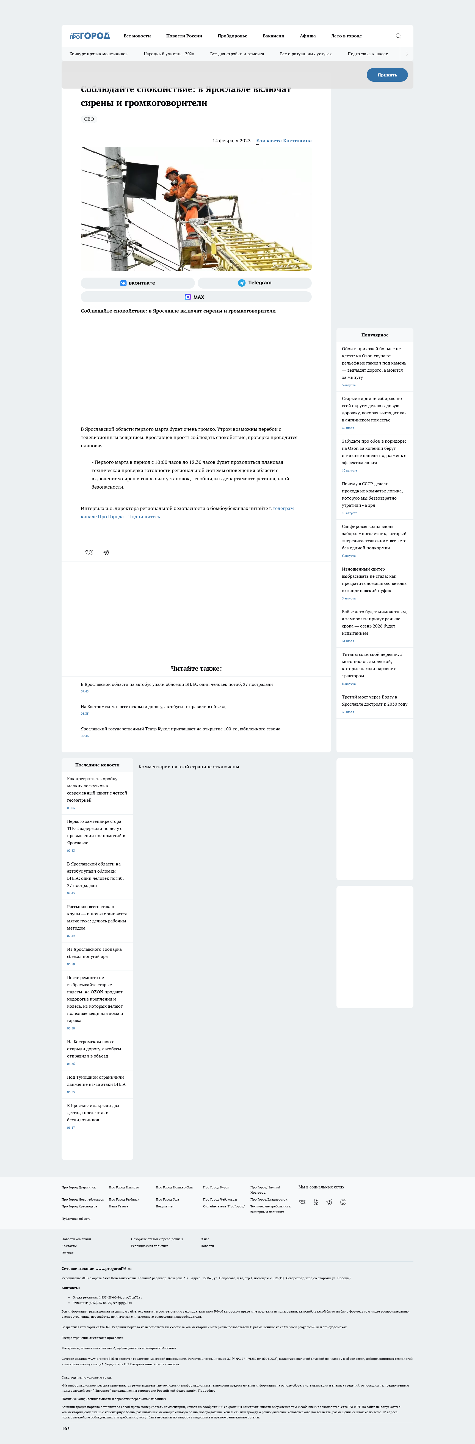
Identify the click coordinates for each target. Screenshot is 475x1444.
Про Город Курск (216, 1187)
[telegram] (108, 552)
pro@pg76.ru (132, 1297)
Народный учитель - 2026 (169, 53)
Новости (207, 1246)
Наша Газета (118, 1206)
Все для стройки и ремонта (237, 53)
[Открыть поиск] (398, 35)
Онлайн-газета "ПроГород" (224, 1206)
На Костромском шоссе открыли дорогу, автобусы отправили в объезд (153, 710)
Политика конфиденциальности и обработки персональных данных (114, 1399)
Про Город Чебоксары (220, 1199)
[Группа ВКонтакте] (138, 283)
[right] (407, 54)
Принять (387, 75)
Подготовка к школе (368, 53)
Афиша (308, 36)
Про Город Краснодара (79, 1206)
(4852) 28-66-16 (110, 1297)
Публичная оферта (76, 1218)
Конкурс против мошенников (99, 53)
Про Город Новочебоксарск (83, 1199)
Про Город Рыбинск (124, 1199)
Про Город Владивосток (268, 1199)
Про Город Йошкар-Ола (174, 1187)
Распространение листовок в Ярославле (92, 1338)
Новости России (184, 36)
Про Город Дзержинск (79, 1187)
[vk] (89, 552)
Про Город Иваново (124, 1187)
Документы (164, 1206)
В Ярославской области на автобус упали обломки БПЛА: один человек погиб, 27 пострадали (177, 687)
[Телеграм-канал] (255, 283)
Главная (67, 1253)
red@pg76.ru (122, 1303)
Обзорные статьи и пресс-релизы (157, 1239)
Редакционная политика (149, 1246)
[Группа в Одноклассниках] (316, 1201)
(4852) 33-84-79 (100, 1303)
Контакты (69, 1246)
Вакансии (274, 36)
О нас (205, 1239)
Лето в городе (346, 36)
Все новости (137, 36)
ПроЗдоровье (232, 36)
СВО (89, 119)
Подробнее (206, 1390)
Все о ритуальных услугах (306, 53)
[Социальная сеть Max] (196, 296)
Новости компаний (76, 1239)
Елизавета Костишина (284, 140)
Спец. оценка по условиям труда (87, 1377)
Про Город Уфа (167, 1199)
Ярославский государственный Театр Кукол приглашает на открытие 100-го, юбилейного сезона (180, 732)
